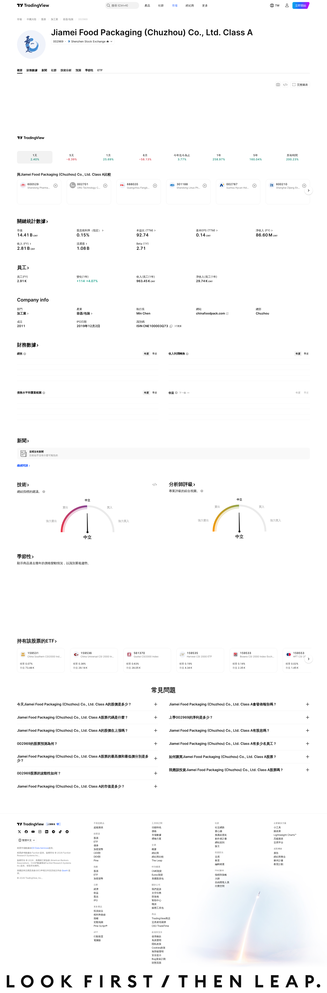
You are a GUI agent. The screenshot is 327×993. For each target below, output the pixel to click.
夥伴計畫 (278, 860)
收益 (96, 892)
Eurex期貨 (157, 874)
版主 (217, 846)
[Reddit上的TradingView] (67, 831)
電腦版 (97, 940)
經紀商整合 (280, 856)
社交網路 (219, 827)
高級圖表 (278, 838)
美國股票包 (158, 878)
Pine (96, 860)
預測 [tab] (78, 70)
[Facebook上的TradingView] (26, 831)
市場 (175, 5)
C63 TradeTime (160, 925)
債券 (96, 845)
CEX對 (97, 852)
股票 (96, 837)
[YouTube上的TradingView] (33, 831)
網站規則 (219, 842)
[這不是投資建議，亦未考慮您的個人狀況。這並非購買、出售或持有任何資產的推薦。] (43, 491)
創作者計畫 (221, 838)
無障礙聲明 (158, 951)
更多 (205, 5)
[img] (107, 41)
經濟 (96, 889)
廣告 (276, 852)
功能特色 (156, 827)
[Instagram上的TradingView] (39, 831)
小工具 (277, 827)
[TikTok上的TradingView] (60, 831)
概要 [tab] (19, 70)
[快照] (278, 85)
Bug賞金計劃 (159, 958)
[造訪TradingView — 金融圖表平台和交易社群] (31, 137)
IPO (96, 900)
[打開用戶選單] (287, 5)
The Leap (157, 860)
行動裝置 (98, 936)
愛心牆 (218, 831)
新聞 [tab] (44, 70)
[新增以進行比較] (55, 186)
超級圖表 (98, 827)
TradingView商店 (161, 918)
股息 (96, 896)
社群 (161, 5)
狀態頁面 (156, 962)
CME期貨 (157, 870)
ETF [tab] (100, 70)
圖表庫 (277, 831)
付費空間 (219, 885)
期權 (96, 918)
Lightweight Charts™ (285, 834)
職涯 (154, 904)
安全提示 (156, 955)
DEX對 (97, 856)
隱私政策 (156, 943)
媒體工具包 (158, 907)
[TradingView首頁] (33, 5)
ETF (96, 841)
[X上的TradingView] (19, 831)
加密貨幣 (98, 849)
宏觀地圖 (98, 922)
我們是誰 (156, 889)
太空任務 (156, 892)
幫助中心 (156, 900)
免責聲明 (156, 940)
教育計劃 (278, 864)
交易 (217, 856)
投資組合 (98, 910)
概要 (154, 849)
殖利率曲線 (100, 914)
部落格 (155, 896)
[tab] (146, 353)
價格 (154, 831)
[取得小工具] (285, 85)
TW (277, 5)
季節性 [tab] (89, 70)
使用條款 (156, 936)
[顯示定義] (24, 230)
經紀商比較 (158, 856)
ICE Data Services (40, 848)
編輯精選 (219, 864)
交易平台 (278, 842)
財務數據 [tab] (32, 70)
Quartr (65, 870)
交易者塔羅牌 (159, 922)
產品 (147, 5)
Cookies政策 (158, 947)
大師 (217, 878)
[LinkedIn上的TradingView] (46, 831)
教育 (217, 860)
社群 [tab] (54, 70)
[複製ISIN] (171, 326)
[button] (152, 5)
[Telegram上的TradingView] (53, 831)
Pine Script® (100, 925)
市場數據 (156, 834)
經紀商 (190, 5)
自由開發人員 (222, 882)
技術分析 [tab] (66, 70)
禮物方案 (156, 838)
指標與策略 (221, 874)
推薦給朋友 (221, 834)
